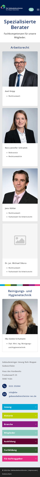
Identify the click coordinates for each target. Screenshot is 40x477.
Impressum (33, 470)
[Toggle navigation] (38, 9)
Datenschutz (7, 474)
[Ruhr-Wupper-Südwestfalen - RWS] (11, 7)
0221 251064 (14, 386)
